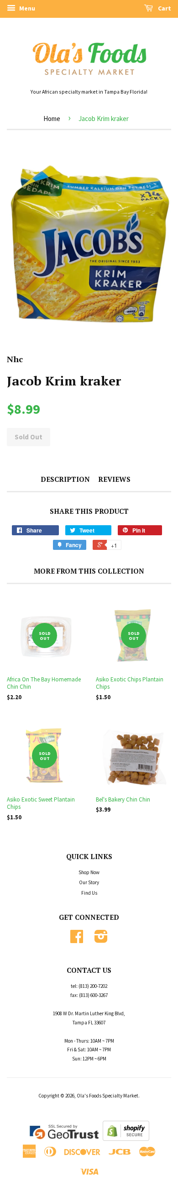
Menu (26, 8)
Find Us (89, 893)
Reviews (114, 479)
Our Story (89, 882)
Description (65, 479)
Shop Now (89, 872)
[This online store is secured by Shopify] (126, 1139)
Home (51, 118)
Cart (164, 8)
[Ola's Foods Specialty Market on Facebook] (77, 940)
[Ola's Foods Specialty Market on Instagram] (101, 940)
